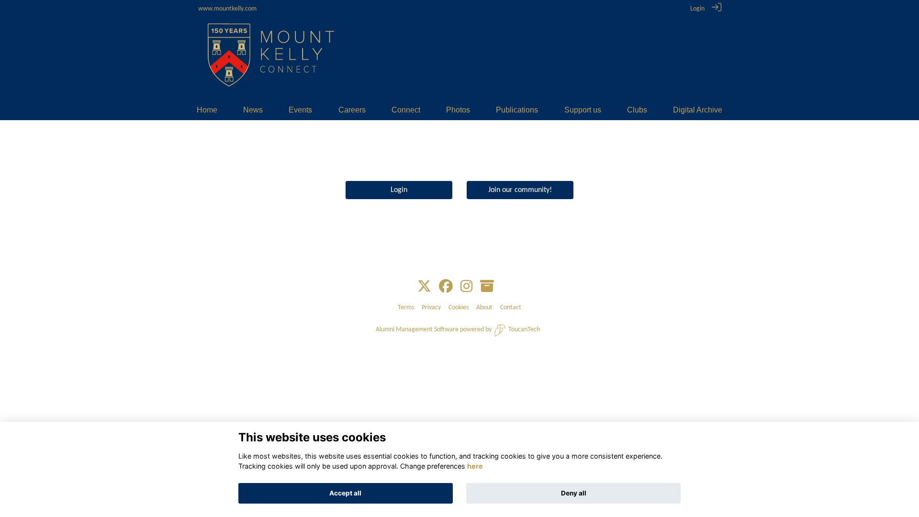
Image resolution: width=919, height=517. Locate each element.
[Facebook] (446, 287)
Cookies (458, 307)
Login (697, 8)
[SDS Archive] (487, 287)
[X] (424, 287)
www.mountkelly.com (227, 8)
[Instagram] (466, 287)
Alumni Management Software (417, 329)
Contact (510, 307)
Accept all (345, 493)
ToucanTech (524, 329)
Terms (406, 307)
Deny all (573, 493)
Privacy (431, 307)
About (484, 307)
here (475, 466)
